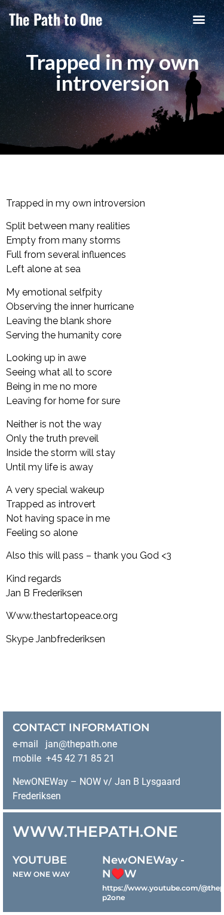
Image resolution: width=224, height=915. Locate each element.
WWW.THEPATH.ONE (95, 831)
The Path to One (56, 19)
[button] (198, 19)
